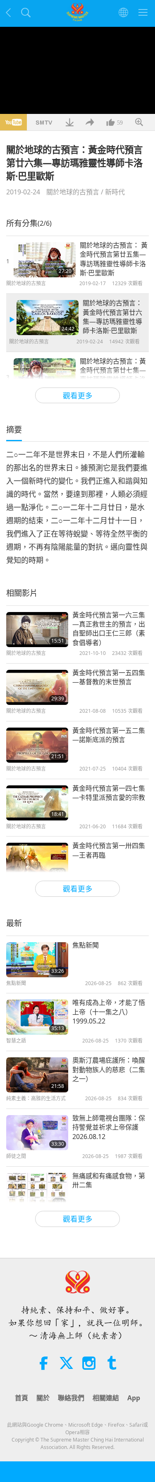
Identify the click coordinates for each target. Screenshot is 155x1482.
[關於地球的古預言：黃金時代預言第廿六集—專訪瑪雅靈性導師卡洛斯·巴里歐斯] (48, 317)
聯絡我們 (71, 1397)
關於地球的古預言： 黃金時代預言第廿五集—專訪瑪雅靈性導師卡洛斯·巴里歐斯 (114, 259)
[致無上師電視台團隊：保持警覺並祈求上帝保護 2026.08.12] (37, 1132)
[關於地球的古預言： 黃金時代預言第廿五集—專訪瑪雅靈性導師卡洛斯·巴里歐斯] (45, 259)
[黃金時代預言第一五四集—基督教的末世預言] (37, 687)
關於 (43, 1397)
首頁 (21, 1397)
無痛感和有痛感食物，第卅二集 (108, 1180)
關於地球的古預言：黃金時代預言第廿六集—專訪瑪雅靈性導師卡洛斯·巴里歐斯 (112, 316)
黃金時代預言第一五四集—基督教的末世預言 (108, 677)
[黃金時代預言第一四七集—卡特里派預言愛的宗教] (37, 802)
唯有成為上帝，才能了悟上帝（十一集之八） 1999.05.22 (108, 1012)
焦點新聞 (85, 945)
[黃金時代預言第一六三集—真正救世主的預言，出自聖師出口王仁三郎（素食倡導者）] (37, 629)
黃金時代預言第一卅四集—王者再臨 (108, 850)
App (133, 1397)
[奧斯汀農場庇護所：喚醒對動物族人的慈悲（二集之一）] (37, 1074)
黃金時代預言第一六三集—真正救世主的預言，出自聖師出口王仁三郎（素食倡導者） (108, 628)
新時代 (115, 191)
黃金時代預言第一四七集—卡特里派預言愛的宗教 (108, 793)
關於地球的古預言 (72, 191)
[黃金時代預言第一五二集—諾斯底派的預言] (37, 745)
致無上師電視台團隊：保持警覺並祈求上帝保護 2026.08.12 (108, 1127)
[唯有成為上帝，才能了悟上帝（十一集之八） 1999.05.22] (37, 1017)
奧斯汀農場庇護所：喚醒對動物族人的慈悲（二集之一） (108, 1069)
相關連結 (106, 1397)
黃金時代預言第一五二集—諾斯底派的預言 (108, 735)
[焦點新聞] (37, 959)
